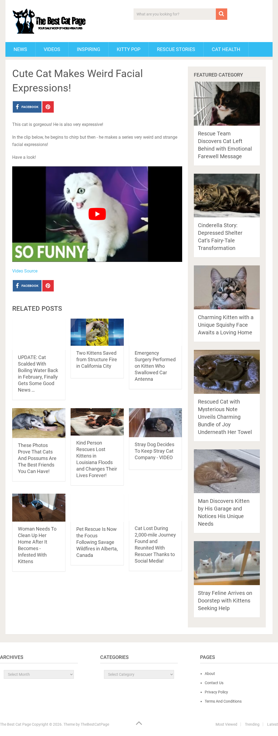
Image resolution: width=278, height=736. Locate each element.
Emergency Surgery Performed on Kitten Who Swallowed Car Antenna (155, 366)
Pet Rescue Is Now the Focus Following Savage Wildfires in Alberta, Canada (97, 542)
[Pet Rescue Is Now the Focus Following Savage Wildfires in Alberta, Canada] (97, 508)
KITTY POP (128, 49)
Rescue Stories (176, 49)
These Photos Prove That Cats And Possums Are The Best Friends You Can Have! (37, 458)
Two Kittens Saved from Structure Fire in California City (96, 359)
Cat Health (226, 49)
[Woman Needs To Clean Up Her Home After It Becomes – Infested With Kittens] (38, 508)
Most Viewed (226, 724)
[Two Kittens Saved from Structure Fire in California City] (97, 332)
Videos (52, 49)
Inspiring (88, 49)
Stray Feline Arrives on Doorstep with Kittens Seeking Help (225, 600)
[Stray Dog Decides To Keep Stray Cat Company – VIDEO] (155, 422)
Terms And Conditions (223, 701)
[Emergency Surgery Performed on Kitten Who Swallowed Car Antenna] (155, 332)
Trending (252, 724)
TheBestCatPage (95, 724)
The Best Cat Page (15, 724)
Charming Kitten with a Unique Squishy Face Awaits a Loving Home (226, 325)
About (210, 673)
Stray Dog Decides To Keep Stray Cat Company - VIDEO (154, 451)
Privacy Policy (216, 692)
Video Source (24, 271)
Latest (272, 724)
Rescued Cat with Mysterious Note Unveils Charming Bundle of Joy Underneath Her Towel (225, 416)
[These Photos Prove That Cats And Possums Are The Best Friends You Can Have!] (38, 423)
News (20, 49)
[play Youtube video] (97, 214)
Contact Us (214, 683)
